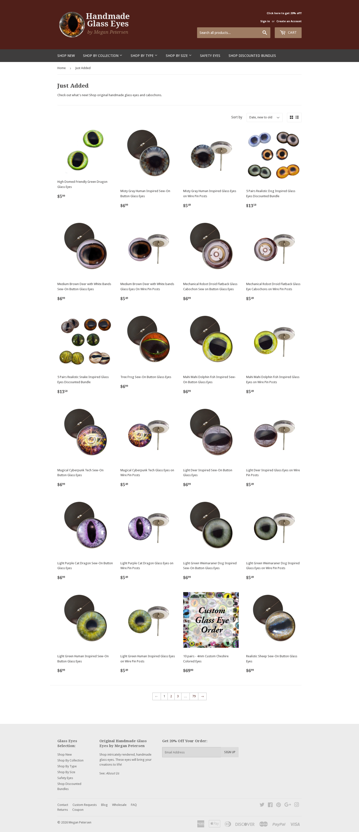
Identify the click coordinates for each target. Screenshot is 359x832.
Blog (104, 805)
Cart (292, 32)
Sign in (265, 21)
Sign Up (229, 752)
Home (61, 68)
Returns (62, 809)
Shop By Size (177, 56)
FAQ (134, 805)
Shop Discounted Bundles (252, 56)
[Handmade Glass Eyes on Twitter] (262, 805)
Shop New (66, 56)
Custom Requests (85, 805)
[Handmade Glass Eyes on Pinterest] (278, 805)
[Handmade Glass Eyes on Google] (287, 805)
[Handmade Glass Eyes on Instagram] (296, 805)
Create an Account (289, 21)
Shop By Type (143, 56)
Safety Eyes (210, 56)
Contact (62, 805)
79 (194, 696)
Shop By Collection (101, 56)
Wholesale (119, 805)
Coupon (78, 809)
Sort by (236, 117)
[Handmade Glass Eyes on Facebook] (270, 805)
